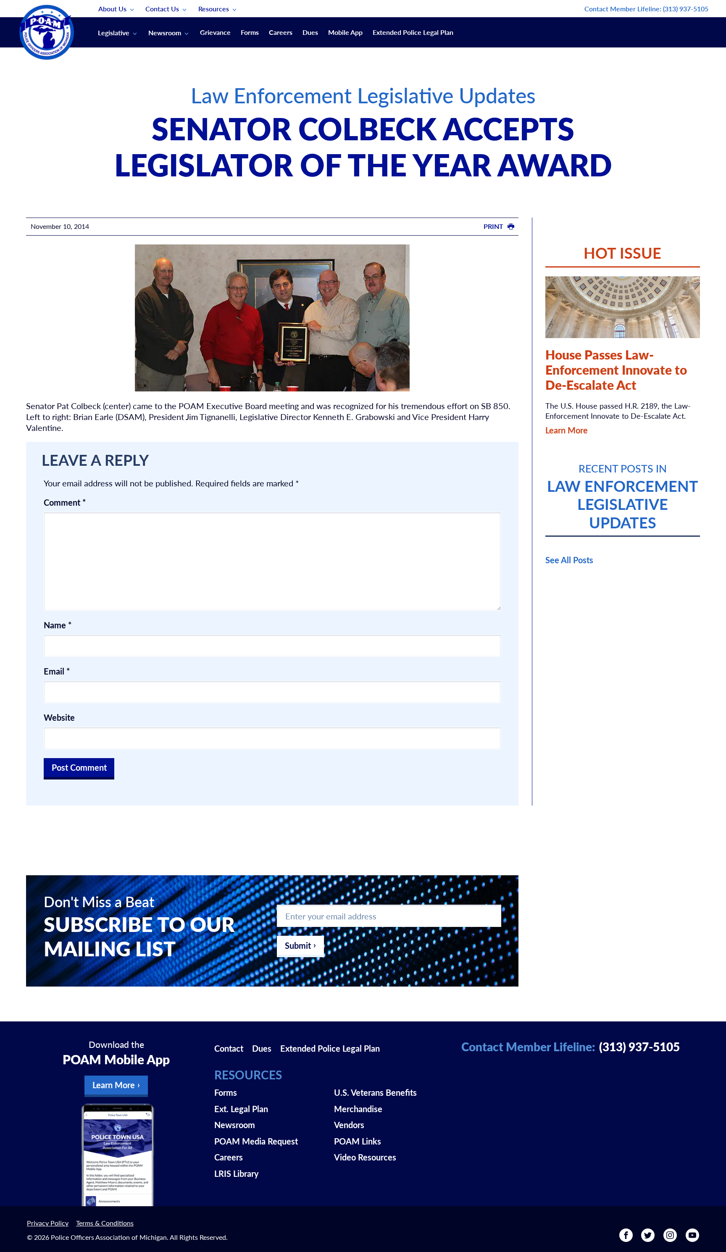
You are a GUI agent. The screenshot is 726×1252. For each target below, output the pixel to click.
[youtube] (692, 1238)
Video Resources (365, 1157)
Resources (213, 8)
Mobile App (345, 32)
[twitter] (648, 1238)
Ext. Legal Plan (241, 1109)
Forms (250, 32)
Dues (310, 32)
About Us (112, 8)
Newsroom (164, 32)
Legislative (113, 32)
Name (58, 624)
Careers (280, 32)
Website (59, 717)
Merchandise (358, 1109)
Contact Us (162, 8)
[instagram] (670, 1238)
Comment (65, 502)
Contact (228, 1048)
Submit (298, 945)
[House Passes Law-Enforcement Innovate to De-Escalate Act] (622, 307)
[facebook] (626, 1238)
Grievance (215, 32)
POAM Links (357, 1141)
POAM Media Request (256, 1141)
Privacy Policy (47, 1223)
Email (57, 671)
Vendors (349, 1125)
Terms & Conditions (105, 1223)
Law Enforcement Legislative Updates (363, 95)
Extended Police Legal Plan (413, 32)
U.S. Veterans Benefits (375, 1092)
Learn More (566, 430)
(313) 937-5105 (685, 8)
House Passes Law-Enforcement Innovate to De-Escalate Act (616, 370)
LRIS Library (236, 1173)
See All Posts (569, 560)
